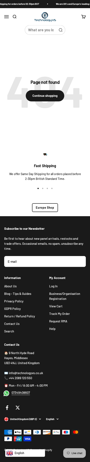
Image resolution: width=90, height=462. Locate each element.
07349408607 (21, 392)
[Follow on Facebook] (7, 407)
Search (9, 331)
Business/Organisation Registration (64, 296)
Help (52, 329)
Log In (53, 286)
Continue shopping (45, 95)
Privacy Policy (13, 301)
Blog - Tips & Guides (17, 293)
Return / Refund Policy (19, 316)
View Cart (56, 306)
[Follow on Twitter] (18, 407)
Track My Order (59, 314)
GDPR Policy (12, 309)
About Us (10, 286)
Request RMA (58, 321)
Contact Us (11, 324)
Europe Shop (45, 207)
